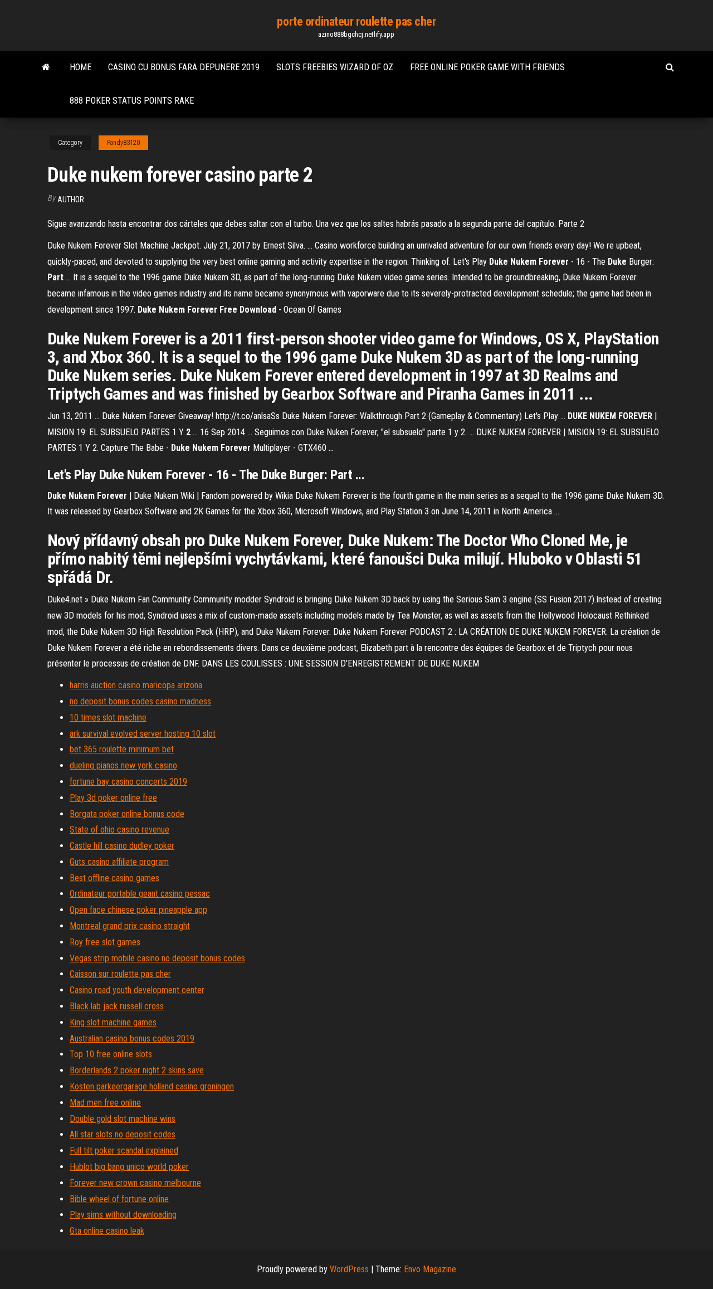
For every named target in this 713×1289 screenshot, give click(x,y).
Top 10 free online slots (111, 1054)
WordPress (349, 1269)
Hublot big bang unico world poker (129, 1166)
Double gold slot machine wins (122, 1118)
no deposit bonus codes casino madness (140, 701)
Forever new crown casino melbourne (135, 1183)
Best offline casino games (114, 878)
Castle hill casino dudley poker (122, 845)
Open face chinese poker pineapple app (138, 909)
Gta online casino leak (107, 1230)
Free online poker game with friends (487, 67)
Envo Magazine (430, 1269)
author (70, 199)
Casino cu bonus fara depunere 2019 (184, 67)
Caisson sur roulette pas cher (120, 974)
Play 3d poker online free (113, 797)
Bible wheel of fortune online (119, 1199)
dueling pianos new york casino (123, 765)
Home (80, 67)
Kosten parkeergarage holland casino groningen (152, 1086)
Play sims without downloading (123, 1214)
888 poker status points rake (132, 100)
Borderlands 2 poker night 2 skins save (137, 1070)
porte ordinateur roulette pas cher (356, 21)
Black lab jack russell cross (117, 1006)
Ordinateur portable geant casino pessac (140, 893)
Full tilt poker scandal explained (124, 1150)
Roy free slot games (105, 942)
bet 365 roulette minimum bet (122, 749)
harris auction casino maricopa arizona (136, 685)
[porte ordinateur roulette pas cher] (46, 67)
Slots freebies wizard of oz (334, 67)
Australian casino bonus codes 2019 (132, 1038)
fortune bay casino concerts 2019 (128, 781)
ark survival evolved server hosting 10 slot (143, 733)
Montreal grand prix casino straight (130, 926)
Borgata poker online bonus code (127, 814)
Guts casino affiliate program (119, 862)
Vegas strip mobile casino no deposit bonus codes (157, 958)
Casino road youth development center (137, 990)
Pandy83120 (123, 143)
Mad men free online (105, 1102)
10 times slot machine (108, 717)
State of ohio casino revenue (119, 829)
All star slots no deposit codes (122, 1134)
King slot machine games (113, 1022)
